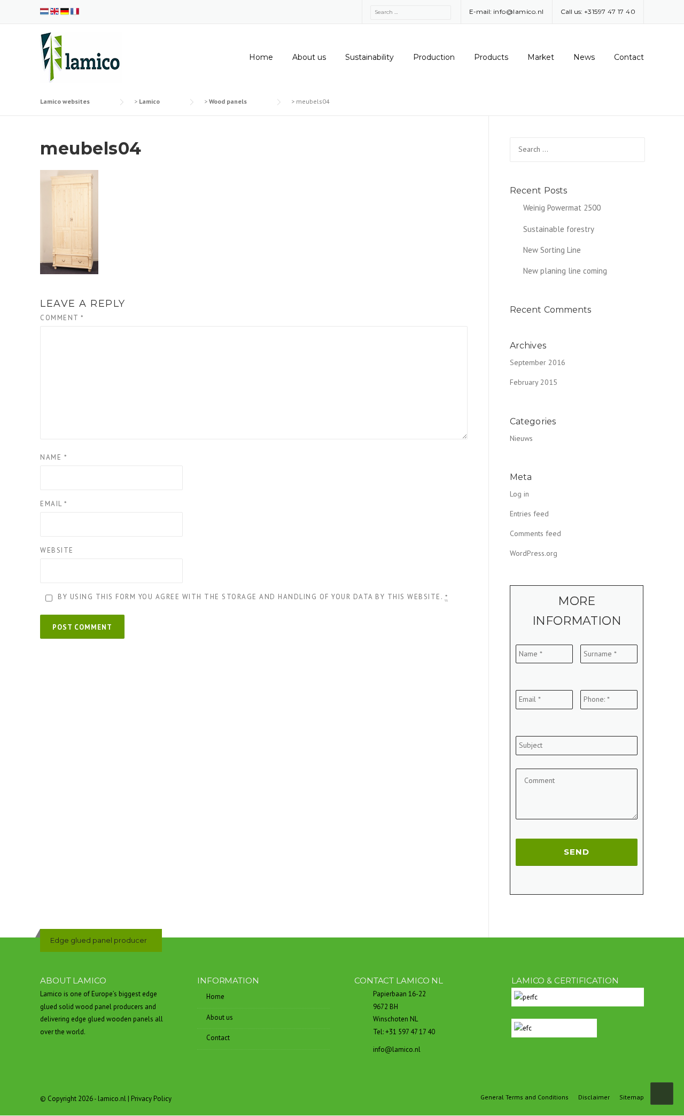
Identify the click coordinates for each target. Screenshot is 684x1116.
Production (434, 57)
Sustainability (369, 57)
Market (540, 57)
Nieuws (521, 438)
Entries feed (529, 513)
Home (261, 57)
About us (309, 57)
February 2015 (533, 382)
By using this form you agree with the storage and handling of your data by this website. (253, 596)
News (584, 57)
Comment (62, 317)
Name (53, 457)
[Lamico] (81, 56)
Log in (519, 494)
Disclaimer (594, 1097)
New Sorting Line (552, 250)
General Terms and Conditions (524, 1097)
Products (491, 57)
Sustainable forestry (558, 229)
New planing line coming (565, 271)
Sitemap (631, 1097)
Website (57, 550)
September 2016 (537, 362)
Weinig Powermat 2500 (562, 208)
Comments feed (535, 533)
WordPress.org (533, 553)
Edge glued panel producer (98, 940)
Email (54, 503)
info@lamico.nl (518, 11)
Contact (629, 57)
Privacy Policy (151, 1098)
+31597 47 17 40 (610, 11)
